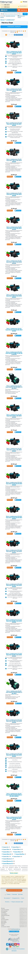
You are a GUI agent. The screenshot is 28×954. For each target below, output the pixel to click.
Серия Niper (15, 847)
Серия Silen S (17, 851)
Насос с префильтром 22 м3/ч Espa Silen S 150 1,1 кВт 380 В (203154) (14, 450)
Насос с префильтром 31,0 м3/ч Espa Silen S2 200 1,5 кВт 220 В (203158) (14, 621)
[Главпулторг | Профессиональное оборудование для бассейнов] (6, 2)
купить (10, 72)
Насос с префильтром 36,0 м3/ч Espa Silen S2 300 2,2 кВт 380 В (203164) (14, 755)
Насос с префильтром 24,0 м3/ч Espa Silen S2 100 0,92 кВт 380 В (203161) (14, 517)
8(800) (5, 7)
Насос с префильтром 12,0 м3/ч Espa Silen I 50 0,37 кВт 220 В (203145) (14, 124)
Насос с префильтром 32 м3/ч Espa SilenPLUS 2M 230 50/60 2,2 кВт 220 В (14, 692)
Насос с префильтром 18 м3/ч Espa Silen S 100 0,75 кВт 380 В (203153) (14, 296)
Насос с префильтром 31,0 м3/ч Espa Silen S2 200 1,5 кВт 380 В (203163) (14, 655)
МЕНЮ (5, 10)
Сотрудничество (16, 898)
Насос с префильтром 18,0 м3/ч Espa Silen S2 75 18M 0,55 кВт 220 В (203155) (14, 353)
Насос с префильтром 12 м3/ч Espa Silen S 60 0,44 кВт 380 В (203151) (14, 90)
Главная (8, 894)
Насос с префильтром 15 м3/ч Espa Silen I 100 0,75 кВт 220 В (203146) (14, 160)
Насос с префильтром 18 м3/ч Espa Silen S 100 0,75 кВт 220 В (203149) (14, 262)
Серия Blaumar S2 (8, 863)
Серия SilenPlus (20, 854)
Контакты (7, 901)
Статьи (22, 898)
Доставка (20, 894)
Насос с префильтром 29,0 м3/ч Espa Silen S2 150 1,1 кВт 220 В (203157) (14, 551)
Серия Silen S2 (7, 854)
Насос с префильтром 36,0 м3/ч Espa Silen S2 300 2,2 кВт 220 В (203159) (14, 721)
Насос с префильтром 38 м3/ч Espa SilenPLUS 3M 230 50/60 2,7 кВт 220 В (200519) (14, 795)
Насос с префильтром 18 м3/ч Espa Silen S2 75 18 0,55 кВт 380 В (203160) (14, 330)
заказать (10, 703)
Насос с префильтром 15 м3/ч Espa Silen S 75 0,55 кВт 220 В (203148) (14, 194)
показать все (19, 34)
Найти (25, 13)
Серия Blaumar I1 (7, 858)
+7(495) (4, 4)
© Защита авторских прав (17, 901)
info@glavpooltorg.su (15, 929)
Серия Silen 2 (17, 849)
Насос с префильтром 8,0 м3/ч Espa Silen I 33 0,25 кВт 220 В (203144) (14, 818)
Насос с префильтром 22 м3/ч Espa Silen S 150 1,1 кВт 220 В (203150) (14, 416)
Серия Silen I (6, 851)
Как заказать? (7, 898)
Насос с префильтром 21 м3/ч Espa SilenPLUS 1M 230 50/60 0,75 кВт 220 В (14, 387)
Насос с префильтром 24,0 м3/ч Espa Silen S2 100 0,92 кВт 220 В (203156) (14, 483)
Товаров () (23, 10)
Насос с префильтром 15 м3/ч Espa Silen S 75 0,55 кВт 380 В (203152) (14, 228)
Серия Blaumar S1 (8, 861)
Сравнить (18, 72)
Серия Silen (6, 849)
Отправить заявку (15, 931)
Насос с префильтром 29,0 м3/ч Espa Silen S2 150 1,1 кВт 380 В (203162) (14, 585)
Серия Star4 (16, 856)
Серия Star (6, 856)
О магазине (14, 894)
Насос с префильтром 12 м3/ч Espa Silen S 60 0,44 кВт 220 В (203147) (14, 52)
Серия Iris (5, 847)
